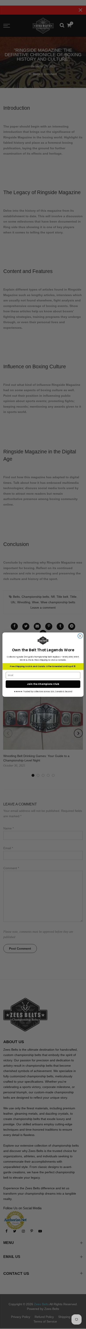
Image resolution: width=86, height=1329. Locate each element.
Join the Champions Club (43, 683)
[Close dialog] (80, 636)
